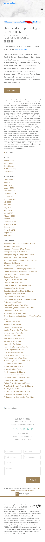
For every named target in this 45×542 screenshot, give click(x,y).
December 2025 (10, 191)
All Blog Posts (9, 160)
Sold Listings (8, 172)
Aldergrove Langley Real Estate (15, 252)
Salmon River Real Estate (10, 139)
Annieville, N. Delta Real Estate (19, 38)
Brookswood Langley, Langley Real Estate (19, 269)
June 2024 (8, 235)
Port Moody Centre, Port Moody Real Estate (21, 361)
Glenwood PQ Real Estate (21, 122)
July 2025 (7, 202)
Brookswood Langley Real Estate (19, 107)
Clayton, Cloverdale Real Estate (16, 280)
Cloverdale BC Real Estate (23, 113)
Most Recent (8, 180)
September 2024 (10, 230)
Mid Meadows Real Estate (24, 129)
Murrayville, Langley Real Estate (30, 131)
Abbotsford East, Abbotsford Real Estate (21, 100)
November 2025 (10, 194)
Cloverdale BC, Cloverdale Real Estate (18, 285)
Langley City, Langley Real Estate (17, 128)
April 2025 (8, 210)
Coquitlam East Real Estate (23, 115)
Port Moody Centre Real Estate (28, 135)
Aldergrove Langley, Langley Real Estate (19, 103)
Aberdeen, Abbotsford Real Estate (17, 102)
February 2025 (9, 216)
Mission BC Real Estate (12, 341)
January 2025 (9, 219)
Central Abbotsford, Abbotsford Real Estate (26, 109)
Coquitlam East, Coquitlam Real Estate (18, 291)
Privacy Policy (36, 488)
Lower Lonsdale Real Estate (34, 128)
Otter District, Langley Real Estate (16, 355)
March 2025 (8, 213)
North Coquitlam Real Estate (11, 133)
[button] (13, 429)
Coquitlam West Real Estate (23, 116)
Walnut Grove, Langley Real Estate (31, 143)
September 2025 (10, 199)
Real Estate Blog (10, 169)
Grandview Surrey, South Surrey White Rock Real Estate (23, 124)
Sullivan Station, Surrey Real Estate (17, 377)
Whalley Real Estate (30, 144)
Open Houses (9, 166)
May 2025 (7, 208)
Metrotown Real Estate (10, 129)
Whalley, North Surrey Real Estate (17, 391)
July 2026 (7, 182)
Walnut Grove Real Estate (15, 143)
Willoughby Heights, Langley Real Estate (14, 148)
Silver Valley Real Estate (24, 139)
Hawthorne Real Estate (22, 126)
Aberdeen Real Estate (12, 246)
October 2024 (9, 227)
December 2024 (10, 221)
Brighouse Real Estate (12, 263)
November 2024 (10, 224)
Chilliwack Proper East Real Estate (13, 111)
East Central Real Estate (13, 302)
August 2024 (8, 233)
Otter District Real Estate (26, 133)
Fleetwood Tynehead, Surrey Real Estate (19, 308)
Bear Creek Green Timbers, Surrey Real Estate (22, 105)
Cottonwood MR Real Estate (14, 296)
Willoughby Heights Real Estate (26, 146)
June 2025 (8, 205)
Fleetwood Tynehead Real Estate (19, 120)
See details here (21, 49)
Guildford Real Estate (9, 126)
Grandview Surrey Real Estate (15, 313)
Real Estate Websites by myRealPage (22, 490)
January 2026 (9, 188)
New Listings (8, 163)
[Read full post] (22, 23)
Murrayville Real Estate (14, 131)
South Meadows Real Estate (14, 372)
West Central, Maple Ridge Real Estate (14, 144)
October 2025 (9, 196)
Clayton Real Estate (28, 111)
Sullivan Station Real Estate (17, 141)
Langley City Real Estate (13, 327)
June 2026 (8, 185)
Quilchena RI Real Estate (32, 137)
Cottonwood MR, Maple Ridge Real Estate (21, 118)
